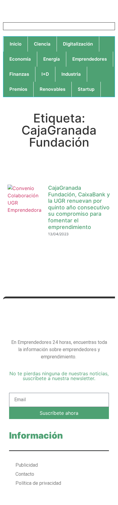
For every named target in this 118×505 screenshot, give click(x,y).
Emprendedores (89, 59)
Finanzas (19, 74)
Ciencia (42, 44)
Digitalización (78, 44)
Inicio (15, 44)
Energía (51, 59)
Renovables (52, 89)
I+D (45, 74)
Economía (20, 59)
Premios (18, 89)
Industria (71, 74)
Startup (86, 89)
